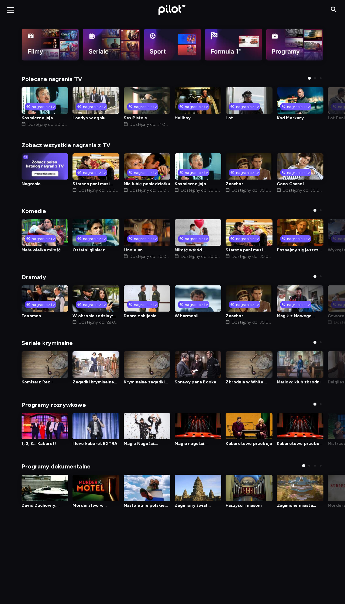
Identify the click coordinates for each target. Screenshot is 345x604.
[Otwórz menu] (10, 10)
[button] (309, 78)
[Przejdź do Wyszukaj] (334, 10)
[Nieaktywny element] (50, 44)
